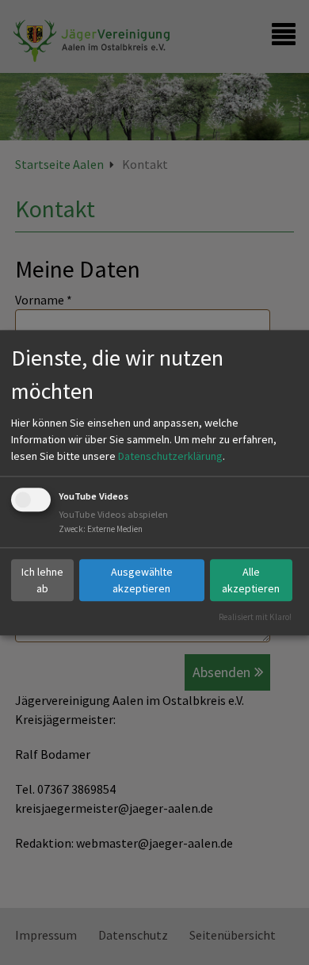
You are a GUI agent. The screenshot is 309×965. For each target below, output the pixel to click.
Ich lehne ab (42, 580)
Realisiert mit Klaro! (255, 616)
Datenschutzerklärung (170, 457)
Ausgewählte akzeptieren (142, 580)
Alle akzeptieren (251, 580)
